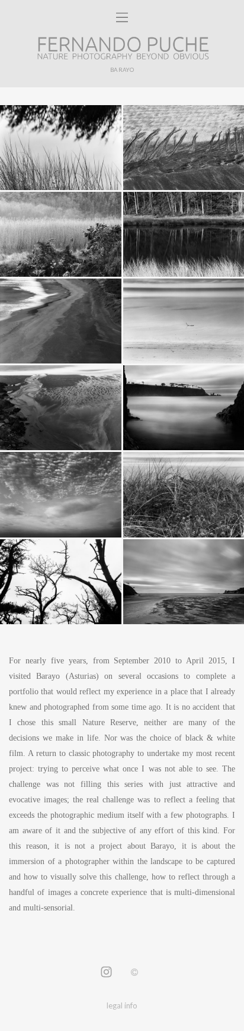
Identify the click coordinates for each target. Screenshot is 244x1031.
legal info (122, 1005)
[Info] (134, 972)
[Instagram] (106, 973)
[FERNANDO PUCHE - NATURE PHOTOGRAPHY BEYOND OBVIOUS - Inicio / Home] (122, 48)
